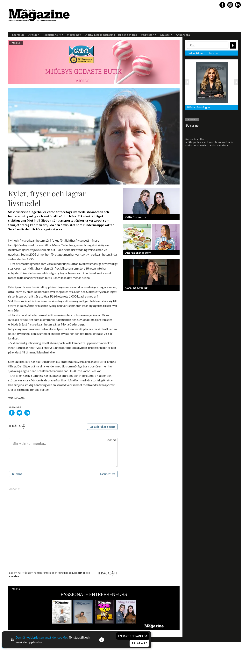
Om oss (165, 34)
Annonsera (183, 34)
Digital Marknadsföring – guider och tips (111, 34)
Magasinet (74, 34)
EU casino (192, 125)
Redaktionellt (52, 34)
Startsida (18, 34)
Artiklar (33, 34)
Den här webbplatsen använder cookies (42, 637)
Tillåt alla (139, 643)
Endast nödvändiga (132, 636)
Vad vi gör (147, 34)
